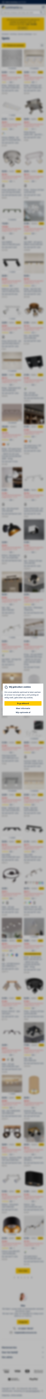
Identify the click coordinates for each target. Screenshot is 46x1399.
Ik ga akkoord (23, 703)
